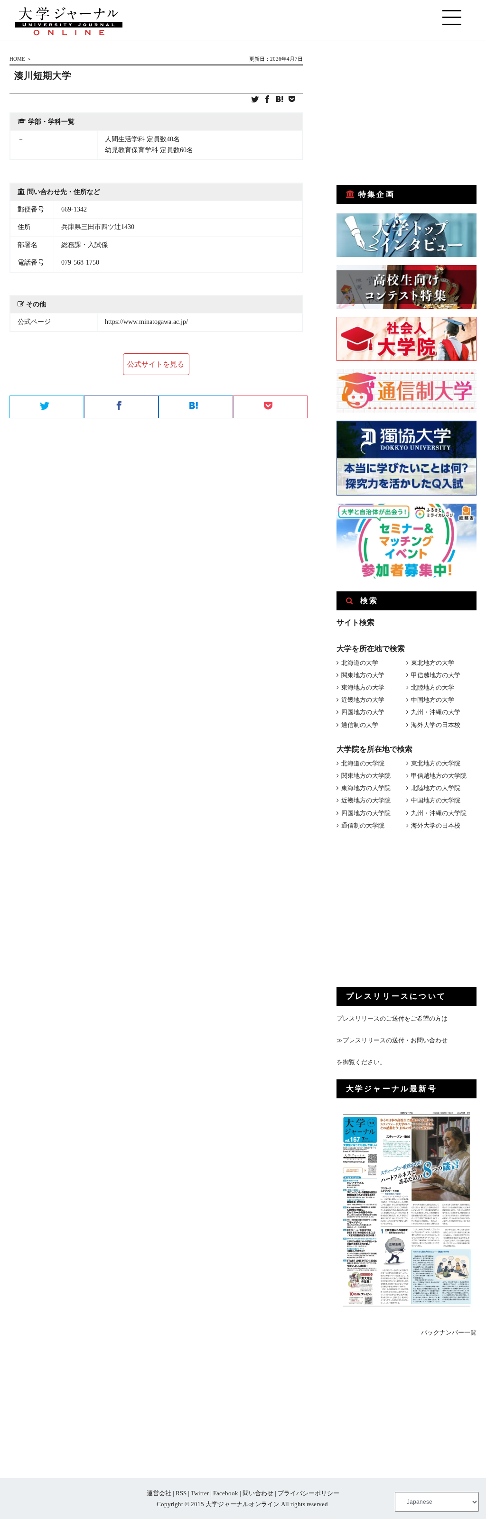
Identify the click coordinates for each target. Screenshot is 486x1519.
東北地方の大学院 (435, 763)
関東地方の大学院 (366, 775)
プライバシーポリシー (308, 1493)
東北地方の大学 (432, 662)
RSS (181, 1493)
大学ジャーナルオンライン (243, 1504)
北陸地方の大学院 (435, 788)
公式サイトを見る (155, 364)
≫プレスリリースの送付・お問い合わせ (392, 1040)
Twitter (200, 1493)
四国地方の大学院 (366, 813)
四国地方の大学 (362, 712)
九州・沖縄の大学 (435, 712)
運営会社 (159, 1493)
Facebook (225, 1493)
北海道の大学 (359, 662)
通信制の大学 (359, 724)
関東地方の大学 (362, 675)
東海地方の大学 (362, 687)
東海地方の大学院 (366, 788)
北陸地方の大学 (432, 687)
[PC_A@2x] (406, 576)
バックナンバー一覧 (449, 1332)
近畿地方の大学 (362, 699)
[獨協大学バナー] (406, 493)
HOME (17, 59)
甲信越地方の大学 (435, 675)
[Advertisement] (407, 113)
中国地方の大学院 (435, 800)
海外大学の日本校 (435, 724)
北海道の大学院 (362, 763)
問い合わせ (258, 1493)
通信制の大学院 (362, 825)
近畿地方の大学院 (366, 800)
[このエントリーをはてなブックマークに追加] (279, 100)
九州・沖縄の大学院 (439, 813)
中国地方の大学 (432, 699)
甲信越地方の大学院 (439, 775)
